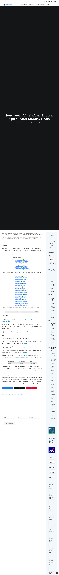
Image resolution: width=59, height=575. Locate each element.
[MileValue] (7, 4)
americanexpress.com (20, 236)
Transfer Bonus (50, 573)
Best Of (50, 508)
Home (18, 4)
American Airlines (50, 491)
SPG (49, 564)
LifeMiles (50, 548)
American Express (50, 495)
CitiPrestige (51, 519)
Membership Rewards (51, 555)
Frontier (50, 543)
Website (31, 417)
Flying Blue (51, 531)
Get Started (24, 4)
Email (18, 417)
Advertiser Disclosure (52, 1)
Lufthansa (51, 550)
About (48, 4)
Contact (44, 1)
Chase (50, 517)
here (25, 343)
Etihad (50, 529)
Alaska (50, 486)
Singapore (51, 560)
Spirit (30, 122)
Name (5, 417)
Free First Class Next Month (51, 534)
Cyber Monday (4, 394)
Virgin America (35, 122)
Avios (50, 500)
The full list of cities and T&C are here (28, 252)
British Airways (51, 510)
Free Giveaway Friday (51, 541)
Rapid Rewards (24, 122)
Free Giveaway (51, 538)
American (50, 488)
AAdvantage (51, 482)
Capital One (51, 515)
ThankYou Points (51, 570)
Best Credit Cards (40, 4)
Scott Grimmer (45, 122)
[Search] (56, 5)
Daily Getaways (50, 522)
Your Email (50, 256)
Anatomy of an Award (51, 498)
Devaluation (51, 527)
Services (31, 4)
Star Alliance (51, 566)
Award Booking (50, 504)
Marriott (50, 552)
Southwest (11, 394)
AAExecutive (51, 484)
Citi (53, 517)
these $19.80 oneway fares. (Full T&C (18, 357)
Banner (50, 506)
